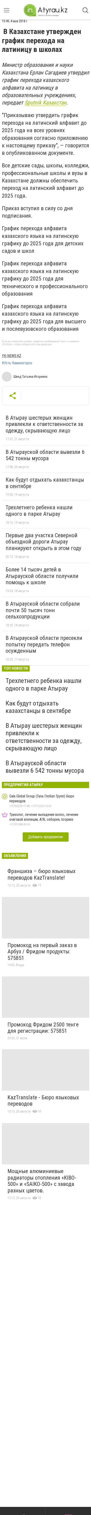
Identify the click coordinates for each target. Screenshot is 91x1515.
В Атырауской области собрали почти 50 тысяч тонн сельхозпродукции (43, 610)
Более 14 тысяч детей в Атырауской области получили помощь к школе (42, 576)
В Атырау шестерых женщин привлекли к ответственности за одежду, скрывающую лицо (44, 424)
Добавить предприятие (45, 837)
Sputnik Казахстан (45, 102)
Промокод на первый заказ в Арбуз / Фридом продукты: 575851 (42, 951)
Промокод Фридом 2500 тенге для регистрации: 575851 (43, 1027)
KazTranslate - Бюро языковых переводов (43, 1100)
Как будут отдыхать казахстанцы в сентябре (45, 482)
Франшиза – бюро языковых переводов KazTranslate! (41, 874)
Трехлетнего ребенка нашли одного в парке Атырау (39, 510)
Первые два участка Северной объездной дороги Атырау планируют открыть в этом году (43, 541)
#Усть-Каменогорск (17, 363)
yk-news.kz (11, 356)
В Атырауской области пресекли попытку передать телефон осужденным (44, 644)
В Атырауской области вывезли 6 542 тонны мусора (45, 455)
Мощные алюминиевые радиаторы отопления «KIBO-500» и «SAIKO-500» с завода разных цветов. (41, 1181)
